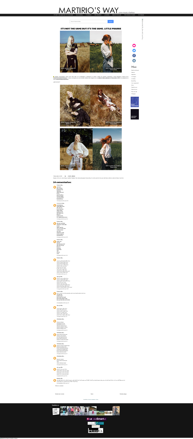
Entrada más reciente (59, 394)
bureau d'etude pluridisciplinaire (62, 350)
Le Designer (133, 76)
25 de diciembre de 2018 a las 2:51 (63, 302)
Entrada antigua (123, 394)
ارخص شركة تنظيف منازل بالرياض (63, 271)
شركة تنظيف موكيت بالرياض (62, 313)
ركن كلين (58, 276)
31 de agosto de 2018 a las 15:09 (62, 288)
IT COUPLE (88, 15)
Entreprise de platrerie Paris (61, 346)
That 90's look (134, 89)
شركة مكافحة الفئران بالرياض (62, 262)
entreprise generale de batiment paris (63, 345)
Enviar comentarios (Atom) (93, 399)
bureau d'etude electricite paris (62, 334)
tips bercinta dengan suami (62, 298)
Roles (132, 85)
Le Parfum (133, 78)
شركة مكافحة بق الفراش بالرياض (63, 285)
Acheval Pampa (64, 178)
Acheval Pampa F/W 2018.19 (62, 79)
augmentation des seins (61, 323)
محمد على (59, 367)
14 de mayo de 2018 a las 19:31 (62, 219)
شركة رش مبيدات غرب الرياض (62, 374)
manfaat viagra (60, 295)
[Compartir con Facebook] (73, 176)
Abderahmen (59, 319)
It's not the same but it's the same (97, 178)
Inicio (92, 394)
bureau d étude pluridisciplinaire (62, 348)
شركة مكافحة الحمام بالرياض (62, 263)
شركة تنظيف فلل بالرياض (61, 309)
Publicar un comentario (59, 385)
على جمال (59, 305)
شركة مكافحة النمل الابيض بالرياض (63, 260)
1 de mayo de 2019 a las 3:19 (62, 316)
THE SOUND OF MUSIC (129, 15)
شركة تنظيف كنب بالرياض (62, 312)
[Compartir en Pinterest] (74, 176)
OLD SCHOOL (79, 15)
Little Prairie (105, 178)
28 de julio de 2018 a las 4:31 (62, 274)
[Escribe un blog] (70, 176)
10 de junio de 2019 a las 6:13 (62, 353)
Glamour (133, 72)
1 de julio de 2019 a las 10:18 (62, 375)
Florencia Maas (88, 178)
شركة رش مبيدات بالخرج (61, 268)
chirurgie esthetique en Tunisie (62, 327)
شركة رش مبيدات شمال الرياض (63, 370)
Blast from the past (135, 70)
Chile (76, 178)
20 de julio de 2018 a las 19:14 (62, 255)
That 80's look (134, 87)
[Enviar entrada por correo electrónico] (65, 176)
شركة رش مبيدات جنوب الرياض (63, 371)
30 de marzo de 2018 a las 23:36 (62, 200)
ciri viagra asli (59, 294)
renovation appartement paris (62, 337)
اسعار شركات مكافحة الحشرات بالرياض (64, 287)
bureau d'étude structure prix (62, 338)
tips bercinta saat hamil (61, 297)
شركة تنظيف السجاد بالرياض (62, 272)
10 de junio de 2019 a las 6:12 (62, 330)
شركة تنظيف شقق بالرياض (62, 308)
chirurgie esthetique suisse (61, 328)
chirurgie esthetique (60, 322)
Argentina (69, 178)
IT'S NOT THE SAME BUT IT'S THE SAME (63, 15)
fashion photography (81, 178)
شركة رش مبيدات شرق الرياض (63, 372)
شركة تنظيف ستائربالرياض (62, 269)
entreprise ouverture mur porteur (62, 339)
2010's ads (59, 178)
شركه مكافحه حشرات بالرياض (62, 264)
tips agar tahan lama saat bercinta (63, 299)
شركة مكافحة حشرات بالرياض (62, 278)
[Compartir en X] (71, 176)
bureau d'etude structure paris (62, 360)
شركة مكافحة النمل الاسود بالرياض (63, 284)
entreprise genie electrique (61, 335)
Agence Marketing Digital (61, 363)
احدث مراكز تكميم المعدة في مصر (109, 380)
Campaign (73, 178)
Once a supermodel (134, 83)
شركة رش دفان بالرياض (61, 267)
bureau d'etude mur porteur (61, 351)
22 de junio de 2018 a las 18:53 (62, 237)
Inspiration (133, 74)
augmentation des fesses (61, 324)
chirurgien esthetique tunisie (62, 325)
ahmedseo (59, 378)
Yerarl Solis (121, 178)
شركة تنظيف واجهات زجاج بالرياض (63, 314)
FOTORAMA (141, 15)
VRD (58, 361)
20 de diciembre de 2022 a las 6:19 (63, 383)
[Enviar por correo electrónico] (68, 176)
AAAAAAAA (59, 203)
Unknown (59, 185)
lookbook (110, 178)
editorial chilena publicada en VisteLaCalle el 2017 (109, 78)
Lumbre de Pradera (115, 178)
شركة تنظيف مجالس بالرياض (62, 311)
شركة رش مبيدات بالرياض (62, 265)
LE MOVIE (106, 15)
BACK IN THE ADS (116, 15)
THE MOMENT (97, 15)
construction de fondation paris (62, 349)
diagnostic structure (60, 359)
